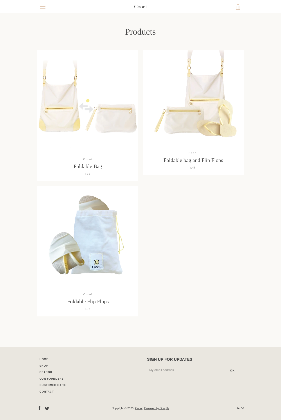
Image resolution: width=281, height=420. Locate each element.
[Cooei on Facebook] (39, 407)
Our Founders (52, 379)
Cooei (140, 6)
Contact (47, 391)
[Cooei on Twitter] (47, 407)
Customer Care (53, 385)
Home (44, 359)
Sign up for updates (169, 359)
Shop (44, 366)
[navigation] (42, 6)
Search (46, 372)
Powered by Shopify (156, 408)
